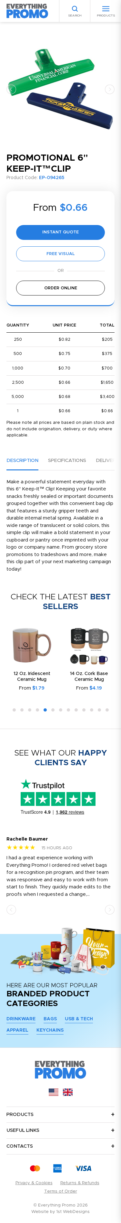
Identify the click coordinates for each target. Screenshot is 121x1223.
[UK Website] (68, 1094)
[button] (11, 89)
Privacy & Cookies (34, 1183)
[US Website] (53, 1094)
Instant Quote (60, 232)
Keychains (50, 1030)
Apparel (17, 1030)
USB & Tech (79, 1019)
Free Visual (60, 254)
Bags (50, 1019)
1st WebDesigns (73, 1212)
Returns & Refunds (79, 1183)
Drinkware (20, 1019)
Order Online (60, 288)
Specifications (67, 460)
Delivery (107, 460)
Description (22, 460)
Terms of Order (60, 1191)
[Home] (27, 10)
